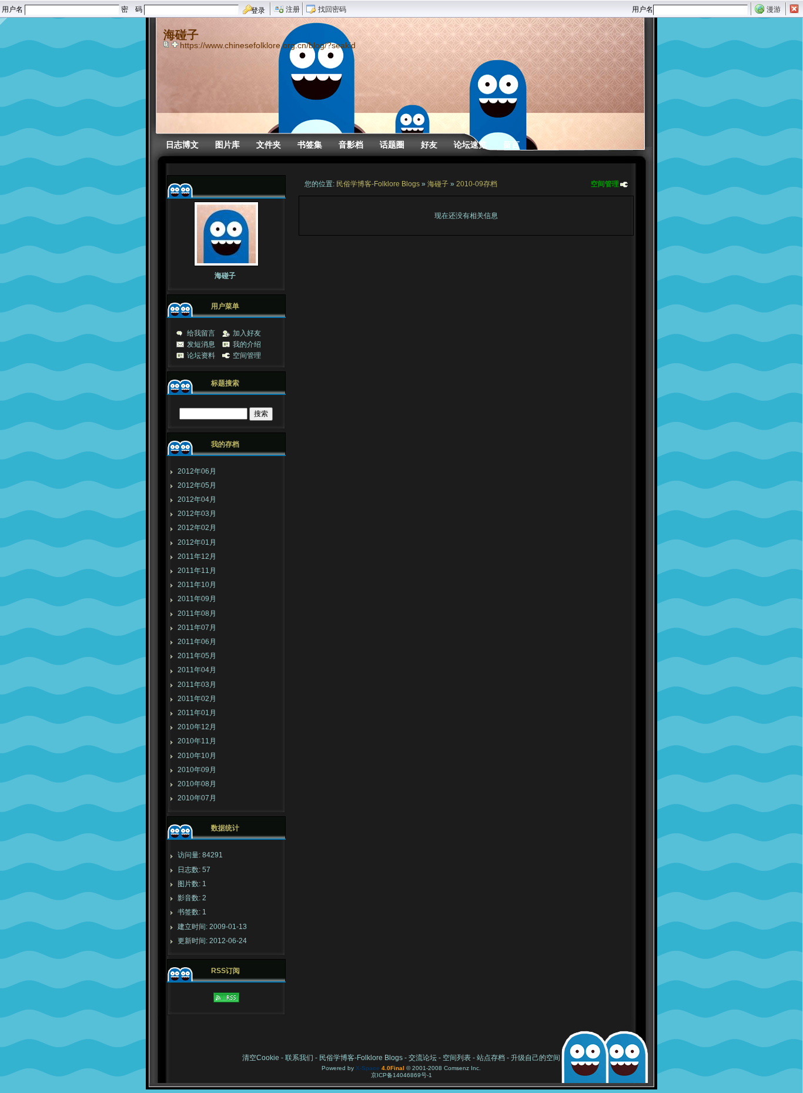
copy (167, 44)
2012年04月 (197, 499)
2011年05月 (197, 656)
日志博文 (182, 144)
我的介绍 (247, 344)
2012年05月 (197, 485)
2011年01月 (197, 713)
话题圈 (392, 144)
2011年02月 (197, 699)
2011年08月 (197, 613)
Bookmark (176, 44)
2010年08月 (197, 784)
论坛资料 (201, 355)
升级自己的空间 (535, 1058)
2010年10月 (197, 756)
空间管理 (605, 184)
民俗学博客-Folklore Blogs (378, 184)
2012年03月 (197, 513)
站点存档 (491, 1058)
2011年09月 (197, 599)
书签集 (309, 144)
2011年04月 (197, 670)
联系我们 (299, 1058)
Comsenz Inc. (462, 1068)
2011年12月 (197, 556)
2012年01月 (197, 542)
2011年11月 (197, 570)
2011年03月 (197, 684)
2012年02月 (197, 528)
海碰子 (438, 184)
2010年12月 (197, 727)
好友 (429, 144)
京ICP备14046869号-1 (401, 1075)
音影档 (351, 144)
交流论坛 (423, 1058)
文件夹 (268, 144)
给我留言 (201, 333)
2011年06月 (197, 642)
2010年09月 (197, 770)
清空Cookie (260, 1058)
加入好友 (247, 333)
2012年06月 (197, 471)
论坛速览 (470, 144)
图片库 (227, 144)
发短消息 (201, 344)
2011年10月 (197, 585)
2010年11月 (197, 741)
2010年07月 (197, 798)
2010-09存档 (476, 184)
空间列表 (457, 1058)
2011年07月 (197, 627)
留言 (511, 144)
